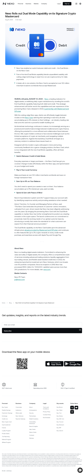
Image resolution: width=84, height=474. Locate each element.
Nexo (46, 99)
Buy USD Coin (60, 419)
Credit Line (5, 419)
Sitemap (31, 438)
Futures (4, 427)
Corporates (19, 407)
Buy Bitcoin (60, 407)
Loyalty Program (6, 430)
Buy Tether (59, 410)
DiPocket (17, 111)
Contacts (31, 435)
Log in (59, 3)
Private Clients (5, 433)
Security (31, 413)
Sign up (67, 3)
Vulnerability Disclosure (32, 422)
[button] (80, 470)
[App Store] (54, 363)
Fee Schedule (46, 417)
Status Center (32, 432)
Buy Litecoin (60, 430)
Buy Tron (59, 413)
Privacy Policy (46, 411)
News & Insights (33, 426)
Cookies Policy (47, 414)
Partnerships (32, 416)
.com (23, 280)
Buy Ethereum (60, 424)
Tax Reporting (6, 436)
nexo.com (46, 269)
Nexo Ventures (19, 416)
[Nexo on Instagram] (72, 412)
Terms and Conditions (46, 408)
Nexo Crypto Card (7, 422)
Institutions (18, 410)
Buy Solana (60, 416)
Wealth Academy (33, 419)
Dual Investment (6, 424)
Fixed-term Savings (7, 413)
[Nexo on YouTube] (76, 407)
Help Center (32, 429)
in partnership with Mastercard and (56, 109)
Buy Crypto (5, 407)
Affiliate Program (6, 442)
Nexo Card (29, 118)
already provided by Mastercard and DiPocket (41, 230)
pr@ (16, 280)
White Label (19, 413)
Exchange (4, 416)
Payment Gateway (20, 419)
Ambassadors (33, 410)
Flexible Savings (6, 410)
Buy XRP (59, 427)
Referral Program (6, 439)
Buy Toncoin (60, 422)
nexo (19, 280)
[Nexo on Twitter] (72, 407)
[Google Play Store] (73, 363)
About (30, 407)
